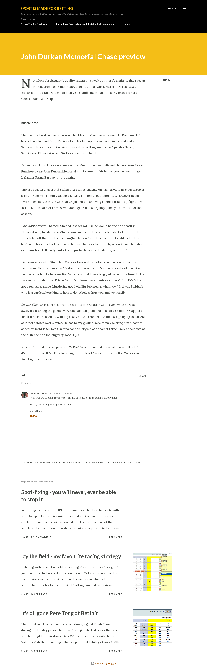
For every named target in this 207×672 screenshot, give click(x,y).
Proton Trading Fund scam (34, 24)
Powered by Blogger (105, 663)
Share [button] (166, 79)
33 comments (39, 594)
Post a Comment (41, 537)
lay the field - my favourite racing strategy (71, 556)
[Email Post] (23, 376)
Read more (115, 537)
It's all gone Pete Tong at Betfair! (60, 613)
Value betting (37, 393)
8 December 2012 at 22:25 (59, 393)
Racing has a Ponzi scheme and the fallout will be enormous (85, 24)
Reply (33, 415)
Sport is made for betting (47, 8)
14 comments (39, 651)
